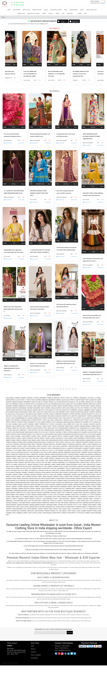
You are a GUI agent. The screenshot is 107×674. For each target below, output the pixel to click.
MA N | (46, 452)
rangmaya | (85, 476)
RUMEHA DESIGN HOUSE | (23, 482)
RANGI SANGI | (69, 476)
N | (12, 464)
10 (60, 389)
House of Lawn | (32, 428)
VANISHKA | (98, 503)
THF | (30, 500)
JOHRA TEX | (38, 432)
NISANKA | (56, 466)
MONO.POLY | (10, 462)
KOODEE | (92, 442)
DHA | (13, 418)
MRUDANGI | (62, 462)
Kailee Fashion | (22, 434)
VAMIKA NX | (46, 503)
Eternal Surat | (26, 420)
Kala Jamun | (10, 398)
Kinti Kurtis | (60, 442)
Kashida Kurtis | (11, 438)
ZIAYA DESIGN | (47, 513)
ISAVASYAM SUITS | (85, 428)
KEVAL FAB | (45, 440)
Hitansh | (9, 428)
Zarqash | (19, 513)
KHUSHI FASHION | (69, 440)
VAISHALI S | (16, 503)
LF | (13, 450)
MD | (31, 458)
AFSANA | (71, 402)
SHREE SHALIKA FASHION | (35, 492)
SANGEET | (15, 486)
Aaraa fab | (94, 400)
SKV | (52, 494)
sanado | (88, 484)
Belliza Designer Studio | (24, 412)
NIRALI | (50, 466)
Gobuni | (32, 424)
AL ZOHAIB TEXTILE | (30, 404)
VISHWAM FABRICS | (82, 507)
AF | (55, 402)
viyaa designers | (18, 509)
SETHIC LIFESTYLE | (67, 398)
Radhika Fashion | (30, 474)
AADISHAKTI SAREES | (55, 400)
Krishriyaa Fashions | (75, 444)
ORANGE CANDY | (37, 468)
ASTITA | (78, 408)
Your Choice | (72, 511)
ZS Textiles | (80, 513)
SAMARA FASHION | (79, 484)
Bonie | (52, 414)
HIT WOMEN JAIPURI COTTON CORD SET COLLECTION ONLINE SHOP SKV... (41, 74)
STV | (21, 496)
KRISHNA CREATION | (49, 444)
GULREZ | (92, 424)
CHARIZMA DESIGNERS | (62, 414)
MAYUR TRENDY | (12, 458)
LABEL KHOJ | (32, 446)
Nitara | (8, 468)
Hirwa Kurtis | (96, 426)
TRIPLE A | (53, 500)
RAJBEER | (60, 474)
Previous (4, 58)
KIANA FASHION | (80, 440)
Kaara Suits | (77, 432)
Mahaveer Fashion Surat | (73, 452)
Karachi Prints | (57, 436)
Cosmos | (35, 416)
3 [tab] (50, 88)
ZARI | (14, 513)
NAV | (85, 464)
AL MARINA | (14, 404)
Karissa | (66, 436)
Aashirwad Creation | (31, 402)
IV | (7, 430)
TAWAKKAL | (9, 500)
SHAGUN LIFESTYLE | (59, 488)
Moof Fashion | (19, 462)
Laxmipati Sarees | (89, 448)
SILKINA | (28, 494)
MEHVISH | (57, 398)
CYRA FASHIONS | (43, 416)
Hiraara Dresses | (86, 426)
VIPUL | (22, 507)
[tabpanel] (17, 58)
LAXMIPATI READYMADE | (75, 448)
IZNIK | (10, 430)
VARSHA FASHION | (40, 505)
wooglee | (31, 511)
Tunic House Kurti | (83, 500)
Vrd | (61, 509)
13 (69, 389)
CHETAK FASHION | (75, 414)
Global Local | (17, 424)
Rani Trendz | (17, 478)
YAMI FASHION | (40, 511)
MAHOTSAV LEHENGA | (38, 454)
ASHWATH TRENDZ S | (27, 398)
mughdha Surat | (75, 462)
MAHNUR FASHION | (88, 452)
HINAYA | (77, 426)
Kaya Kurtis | (60, 438)
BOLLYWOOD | (29, 414)
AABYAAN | (45, 400)
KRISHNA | (39, 444)
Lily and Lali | (44, 450)
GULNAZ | (86, 424)
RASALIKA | (25, 478)
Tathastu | (97, 498)
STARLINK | (98, 494)
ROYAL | (66, 480)
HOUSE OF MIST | (43, 428)
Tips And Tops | (37, 500)
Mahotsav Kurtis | (25, 454)
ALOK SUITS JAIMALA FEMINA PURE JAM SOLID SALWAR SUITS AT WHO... (90, 74)
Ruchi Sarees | (10, 482)
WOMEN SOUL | (16, 511)
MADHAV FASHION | (58, 452)
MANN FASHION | (22, 456)
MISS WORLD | (30, 460)
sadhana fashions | (91, 482)
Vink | (18, 507)
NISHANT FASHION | (84, 466)
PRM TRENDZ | (64, 472)
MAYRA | (78, 456)
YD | (57, 511)
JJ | (94, 430)
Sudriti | (42, 496)
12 (66, 389)
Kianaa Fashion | (91, 440)
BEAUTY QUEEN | (96, 410)
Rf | (93, 478)
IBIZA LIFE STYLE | (54, 428)
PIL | (50, 470)
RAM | (24, 476)
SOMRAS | (68, 494)
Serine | (38, 488)
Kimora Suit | (51, 442)
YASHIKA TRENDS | (50, 511)
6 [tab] (58, 88)
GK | (7, 424)
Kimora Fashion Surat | (20, 442)
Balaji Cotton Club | (56, 410)
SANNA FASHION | (55, 486)
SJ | (49, 494)
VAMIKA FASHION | (36, 503)
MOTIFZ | (39, 462)
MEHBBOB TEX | (76, 458)
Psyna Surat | (73, 472)
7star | (33, 400)
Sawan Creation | (25, 488)
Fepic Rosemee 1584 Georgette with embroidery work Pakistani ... (65, 74)
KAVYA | (53, 438)
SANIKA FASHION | (24, 486)
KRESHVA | (17, 444)
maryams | (54, 456)
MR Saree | (49, 462)
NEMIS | (17, 466)
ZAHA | (79, 511)
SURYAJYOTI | (85, 496)
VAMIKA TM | (54, 503)
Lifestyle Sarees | (33, 450)
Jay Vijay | (41, 430)
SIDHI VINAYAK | (20, 494)
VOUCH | (56, 509)
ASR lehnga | (71, 408)
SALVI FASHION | (51, 484)
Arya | (65, 408)
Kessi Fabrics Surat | (34, 440)
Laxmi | (49, 448)
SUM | (55, 496)
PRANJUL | (25, 472)
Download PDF (8, 143)
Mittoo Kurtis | (40, 460)
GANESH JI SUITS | (51, 422)
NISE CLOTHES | (64, 466)
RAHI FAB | (53, 474)
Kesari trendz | (16, 440)
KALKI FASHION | (16, 436)
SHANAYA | (91, 488)
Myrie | (93, 462)
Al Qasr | (21, 404)
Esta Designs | (16, 420)
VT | (81, 509)
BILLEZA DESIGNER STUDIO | (62, 412)
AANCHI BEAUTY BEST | (83, 400)
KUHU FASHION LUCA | (94, 444)
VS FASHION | (76, 509)
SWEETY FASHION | (19, 498)
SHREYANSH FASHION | (50, 492)
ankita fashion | (63, 406)
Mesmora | (9, 460)
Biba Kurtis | (49, 412)
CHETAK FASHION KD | (88, 414)
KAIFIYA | (14, 434)
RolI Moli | (54, 480)
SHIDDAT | (38, 490)
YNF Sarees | (63, 511)
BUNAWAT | (43, 398)
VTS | (84, 509)
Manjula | (50, 398)
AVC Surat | (94, 408)
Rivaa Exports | (45, 480)
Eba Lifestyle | (68, 418)
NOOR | (18, 468)
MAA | (50, 452)
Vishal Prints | (61, 507)
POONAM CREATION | (82, 470)
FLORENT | (14, 422)
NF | (43, 466)
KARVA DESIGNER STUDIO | (93, 436)
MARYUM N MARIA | (64, 456)
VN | (25, 509)
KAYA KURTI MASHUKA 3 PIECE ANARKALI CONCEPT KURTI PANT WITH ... (39, 193)
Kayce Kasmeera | (80, 438)
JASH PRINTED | (33, 430)
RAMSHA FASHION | (32, 476)
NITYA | (13, 468)
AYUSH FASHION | (17, 410)
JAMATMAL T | (24, 430)
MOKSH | (98, 460)
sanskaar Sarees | (67, 486)
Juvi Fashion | (57, 432)
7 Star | (28, 400)
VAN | (59, 503)
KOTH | (97, 442)
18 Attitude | (21, 400)
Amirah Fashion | (83, 404)
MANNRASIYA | (32, 456)
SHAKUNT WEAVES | (82, 488)
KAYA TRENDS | (69, 438)
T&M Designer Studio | (51, 498)
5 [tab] (55, 88)
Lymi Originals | (35, 452)
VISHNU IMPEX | (71, 507)
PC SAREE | (26, 470)
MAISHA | (48, 454)
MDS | (42, 458)
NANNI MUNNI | (61, 464)
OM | (24, 468)
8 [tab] (63, 88)
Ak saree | (82, 402)
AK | (77, 402)
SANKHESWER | (45, 486)
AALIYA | (64, 400)
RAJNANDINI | (68, 474)
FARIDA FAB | (59, 420)
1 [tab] (45, 88)
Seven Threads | (47, 488)
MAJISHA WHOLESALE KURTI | (59, 454)
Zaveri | (26, 513)
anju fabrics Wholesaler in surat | (46, 406)
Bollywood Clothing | (42, 414)
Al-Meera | (39, 404)
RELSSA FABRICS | (51, 478)
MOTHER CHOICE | (30, 462)
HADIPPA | (9, 426)
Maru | (38, 456)
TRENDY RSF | (46, 500)
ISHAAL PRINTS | (96, 428)
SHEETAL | (32, 490)
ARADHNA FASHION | (12, 408)
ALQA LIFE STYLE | (71, 404)
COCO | (15, 416)
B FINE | (24, 410)
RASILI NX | (37, 478)
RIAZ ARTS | (97, 478)
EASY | (61, 418)
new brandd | (37, 466)
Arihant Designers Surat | (37, 408)
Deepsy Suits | (67, 416)
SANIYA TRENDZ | (35, 486)
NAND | (54, 464)
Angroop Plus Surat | (26, 406)
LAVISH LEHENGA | (31, 448)
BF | (43, 412)
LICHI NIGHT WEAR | (21, 450)
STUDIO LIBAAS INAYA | (13, 496)
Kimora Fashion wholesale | (37, 442)
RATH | (43, 478)
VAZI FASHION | (69, 505)
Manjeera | (97, 454)
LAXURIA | (98, 448)
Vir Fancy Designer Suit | (47, 507)
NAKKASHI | (48, 464)
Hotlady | (23, 428)
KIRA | (67, 442)
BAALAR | (30, 410)
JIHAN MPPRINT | (60, 430)
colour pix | (27, 416)
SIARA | (99, 492)
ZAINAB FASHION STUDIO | (89, 511)
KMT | (74, 442)
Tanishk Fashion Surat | (85, 498)
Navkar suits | (92, 464)
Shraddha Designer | (83, 490)
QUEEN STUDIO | (94, 472)
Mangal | (91, 454)
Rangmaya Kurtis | (95, 476)
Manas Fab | (84, 454)
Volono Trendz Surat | (46, 509)
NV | (21, 468)
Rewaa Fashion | (81, 478)
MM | (47, 460)
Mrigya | (55, 462)
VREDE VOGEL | (67, 509)
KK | (70, 442)
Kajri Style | (40, 434)
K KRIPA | (70, 432)
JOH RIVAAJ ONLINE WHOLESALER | (23, 432)
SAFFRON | (9, 484)
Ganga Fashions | (69, 422)
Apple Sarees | (91, 406)
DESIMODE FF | (83, 416)
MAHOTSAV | (15, 454)
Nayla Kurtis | (10, 466)
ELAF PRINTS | (77, 418)
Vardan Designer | (23, 505)
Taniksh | (73, 498)
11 (63, 389)
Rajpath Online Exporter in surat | (84, 474)
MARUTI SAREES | (46, 456)
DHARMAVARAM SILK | (22, 418)
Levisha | (9, 450)
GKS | (11, 424)
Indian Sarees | (65, 428)
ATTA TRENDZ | (85, 408)
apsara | (98, 406)
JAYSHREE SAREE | (49, 430)
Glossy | (26, 424)
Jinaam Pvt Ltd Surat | (73, 430)
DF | (10, 418)
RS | (81, 480)
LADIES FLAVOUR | (42, 446)
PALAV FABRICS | (87, 468)
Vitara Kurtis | (93, 507)
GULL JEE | (79, 424)
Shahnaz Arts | (71, 488)
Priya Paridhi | (47, 472)
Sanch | (93, 484)
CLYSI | (97, 414)
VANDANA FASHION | (88, 503)
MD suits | (36, 458)
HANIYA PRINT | (21, 426)
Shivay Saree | (58, 490)
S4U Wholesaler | (68, 482)
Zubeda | (88, 513)
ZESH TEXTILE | (33, 513)
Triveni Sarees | (68, 500)
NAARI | (16, 464)
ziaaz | (40, 513)
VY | (87, 509)
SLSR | (56, 494)
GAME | (43, 422)
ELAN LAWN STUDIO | (89, 418)
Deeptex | (75, 416)
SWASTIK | (9, 498)
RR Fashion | (72, 480)
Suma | (59, 496)
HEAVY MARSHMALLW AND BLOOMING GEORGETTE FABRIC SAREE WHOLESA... (91, 136)
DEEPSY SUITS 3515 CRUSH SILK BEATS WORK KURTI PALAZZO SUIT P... (13, 309)
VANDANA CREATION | (75, 503)
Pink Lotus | (56, 470)
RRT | (78, 480)
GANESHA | (60, 422)
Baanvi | (35, 410)
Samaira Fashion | (62, 484)
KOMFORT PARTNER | (82, 442)
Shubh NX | (70, 492)
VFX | (81, 505)
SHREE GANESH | (11, 492)
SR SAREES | (83, 494)
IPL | (78, 428)
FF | (96, 420)
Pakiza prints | (77, 468)
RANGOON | (9, 478)
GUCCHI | (53, 424)
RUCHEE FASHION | (95, 480)
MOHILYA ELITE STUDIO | (72, 460)
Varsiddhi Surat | (52, 505)
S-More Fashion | (56, 482)
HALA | (14, 426)
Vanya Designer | (11, 505)
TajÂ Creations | (64, 498)
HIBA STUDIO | (69, 426)
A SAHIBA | (39, 400)
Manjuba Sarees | (11, 456)
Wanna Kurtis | (94, 509)
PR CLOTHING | (10, 472)
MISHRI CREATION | (19, 460)
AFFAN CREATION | (63, 402)
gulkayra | (59, 424)
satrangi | (15, 488)
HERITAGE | (61, 426)
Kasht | (19, 438)
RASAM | (31, 478)
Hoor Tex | (16, 428)
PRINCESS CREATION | (35, 472)
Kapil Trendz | (43, 436)
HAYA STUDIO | (47, 426)
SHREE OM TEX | (21, 492)
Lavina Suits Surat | (18, 448)
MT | (67, 462)
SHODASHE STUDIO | (69, 490)
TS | (75, 500)
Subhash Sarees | (29, 496)
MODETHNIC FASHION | (56, 460)
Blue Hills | (13, 414)
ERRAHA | (98, 418)
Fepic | (92, 420)
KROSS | (85, 444)
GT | (48, 424)
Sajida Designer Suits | (38, 484)
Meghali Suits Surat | (63, 458)
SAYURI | (33, 488)
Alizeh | (46, 404)
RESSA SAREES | (61, 478)
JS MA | (46, 432)
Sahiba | (15, 484)
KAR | (50, 436)
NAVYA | (99, 464)
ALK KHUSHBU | (53, 404)
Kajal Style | (32, 434)
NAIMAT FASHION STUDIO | (36, 464)
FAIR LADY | (51, 420)
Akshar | (89, 402)
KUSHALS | (14, 446)
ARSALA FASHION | (57, 408)
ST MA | (92, 494)
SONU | (73, 494)
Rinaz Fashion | (11, 480)
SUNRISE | (64, 496)
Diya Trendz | (43, 418)
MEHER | (84, 458)
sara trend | (77, 486)
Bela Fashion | (11, 412)
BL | (7, 414)
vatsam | (61, 505)
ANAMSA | (16, 406)
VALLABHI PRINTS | (25, 503)
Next (105, 58)
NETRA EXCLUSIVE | (26, 466)
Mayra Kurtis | (86, 456)
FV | (36, 422)
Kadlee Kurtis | (93, 432)
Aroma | (48, 408)
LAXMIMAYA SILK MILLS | (59, 448)
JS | (43, 432)
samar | (70, 484)
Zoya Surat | (72, 513)
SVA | (99, 496)
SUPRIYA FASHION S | (74, 496)
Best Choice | (37, 412)
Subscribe (69, 632)
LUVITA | (13, 452)
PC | (21, 470)
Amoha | (18, 398)
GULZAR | (98, 424)
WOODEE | (24, 511)
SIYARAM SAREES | (42, 494)
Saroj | (95, 486)
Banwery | (87, 410)
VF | (77, 505)
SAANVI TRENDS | (79, 482)
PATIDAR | (14, 470)
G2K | (39, 422)
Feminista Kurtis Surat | (81, 420)
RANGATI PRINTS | (59, 476)
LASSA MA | (88, 446)
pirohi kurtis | (71, 470)
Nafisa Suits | (23, 464)
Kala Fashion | (49, 434)
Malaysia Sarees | (74, 454)
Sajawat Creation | (24, 484)
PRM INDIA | (55, 472)
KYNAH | (20, 446)
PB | (18, 470)
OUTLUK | (54, 468)
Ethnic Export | (37, 420)
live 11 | (52, 450)
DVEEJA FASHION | (53, 418)
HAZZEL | (55, 426)
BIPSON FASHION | (95, 412)
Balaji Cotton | (44, 410)
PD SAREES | (33, 470)
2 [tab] (48, 88)
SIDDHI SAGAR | (10, 494)
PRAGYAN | (18, 472)
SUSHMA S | (92, 496)
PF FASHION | (41, 470)
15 (75, 389)
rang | (40, 476)
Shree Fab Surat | (95, 490)
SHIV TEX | (44, 490)
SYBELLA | (39, 498)
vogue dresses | (32, 509)
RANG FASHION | (48, 476)
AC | (42, 402)
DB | (49, 416)
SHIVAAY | (51, 490)
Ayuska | (37, 398)
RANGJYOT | (77, 476)
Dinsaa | (36, 418)
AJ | (75, 402)
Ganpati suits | (89, 422)
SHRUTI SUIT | (61, 492)
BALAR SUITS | (67, 410)
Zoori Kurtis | (57, 513)
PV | (79, 472)
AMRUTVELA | (93, 404)
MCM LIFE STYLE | (24, 458)
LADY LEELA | (56, 446)
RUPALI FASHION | (45, 482)
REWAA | (73, 478)
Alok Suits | (62, 404)
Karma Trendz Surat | (77, 436)
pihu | (47, 470)
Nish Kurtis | (73, 466)
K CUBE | (64, 432)
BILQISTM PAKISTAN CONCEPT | (80, 412)
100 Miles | (91, 398)
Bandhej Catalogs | (77, 410)
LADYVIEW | (64, 446)
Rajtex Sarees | (16, 476)
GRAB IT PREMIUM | (41, 424)
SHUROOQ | (93, 492)
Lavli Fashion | (42, 448)
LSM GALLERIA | (77, 450)
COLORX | (20, 416)
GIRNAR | (96, 422)
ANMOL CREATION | (75, 406)
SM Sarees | (61, 494)
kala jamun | (58, 434)
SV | (97, 496)
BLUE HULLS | (21, 414)
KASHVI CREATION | (28, 438)
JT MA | (50, 432)
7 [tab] (60, 88)
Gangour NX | (79, 422)
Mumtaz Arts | (86, 462)
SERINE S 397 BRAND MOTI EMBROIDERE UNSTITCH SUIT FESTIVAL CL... (12, 368)
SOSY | (78, 494)
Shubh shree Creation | (82, 492)
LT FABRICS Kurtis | (88, 450)
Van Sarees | (65, 503)
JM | (11, 432)
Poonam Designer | (95, 470)
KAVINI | (48, 438)
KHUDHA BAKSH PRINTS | (56, 440)
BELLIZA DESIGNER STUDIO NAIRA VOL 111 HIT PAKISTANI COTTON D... (16, 74)
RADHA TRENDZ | (18, 474)
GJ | (100, 422)
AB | (39, 402)
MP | (43, 462)
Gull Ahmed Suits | (69, 424)
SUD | (37, 496)
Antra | (83, 406)
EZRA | (45, 420)
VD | (75, 505)
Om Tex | (29, 468)
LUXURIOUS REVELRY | (23, 452)
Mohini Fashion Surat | (88, 460)
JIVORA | (90, 430)
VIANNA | (85, 505)
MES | (99, 458)
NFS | (46, 466)
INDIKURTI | (73, 428)
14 (72, 389)
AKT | (93, 402)
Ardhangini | (23, 408)
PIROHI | (63, 470)
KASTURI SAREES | (40, 438)
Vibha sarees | (93, 505)
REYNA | (89, 478)
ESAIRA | (8, 420)
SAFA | (99, 482)
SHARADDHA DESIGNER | (21, 490)
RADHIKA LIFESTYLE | (43, 474)
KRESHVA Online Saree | (28, 444)
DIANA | (31, 418)
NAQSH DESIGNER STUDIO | (74, 464)
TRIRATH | (76, 398)
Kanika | (34, 436)
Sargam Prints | (87, 486)
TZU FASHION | (94, 500)
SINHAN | (34, 494)
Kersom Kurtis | (91, 438)
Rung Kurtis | (35, 482)
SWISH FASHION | (30, 498)
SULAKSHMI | (49, 496)
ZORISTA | (65, 513)
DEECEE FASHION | (56, 416)
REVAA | (68, 478)
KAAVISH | (85, 432)
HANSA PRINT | (31, 426)
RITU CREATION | (21, 480)
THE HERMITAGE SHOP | (20, 500)
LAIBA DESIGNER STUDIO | (76, 446)
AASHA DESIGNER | (18, 402)
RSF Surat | (86, 480)
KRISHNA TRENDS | (62, 444)
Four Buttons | (22, 422)
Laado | (25, 446)
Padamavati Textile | (65, 468)
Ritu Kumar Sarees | (33, 480)
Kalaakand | (67, 434)
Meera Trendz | (49, 458)
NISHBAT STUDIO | (95, 466)
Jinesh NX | (84, 430)
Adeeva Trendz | (48, 402)
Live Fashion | (59, 450)
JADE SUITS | (16, 430)
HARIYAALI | (39, 426)
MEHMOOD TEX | (92, 458)
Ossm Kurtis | (47, 468)
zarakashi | (84, 398)
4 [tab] (53, 88)
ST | (88, 494)
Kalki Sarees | (27, 436)
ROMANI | (61, 480)
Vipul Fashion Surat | (32, 507)
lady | (50, 446)
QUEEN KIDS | (85, 472)
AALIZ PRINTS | (71, 400)
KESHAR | (25, 440)
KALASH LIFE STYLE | (85, 434)
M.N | (42, 452)
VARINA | (32, 505)
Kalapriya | (75, 434)
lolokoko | (68, 450)
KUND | (8, 446)
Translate (102, 3)
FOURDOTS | (31, 422)
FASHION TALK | (68, 420)
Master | (73, 456)
